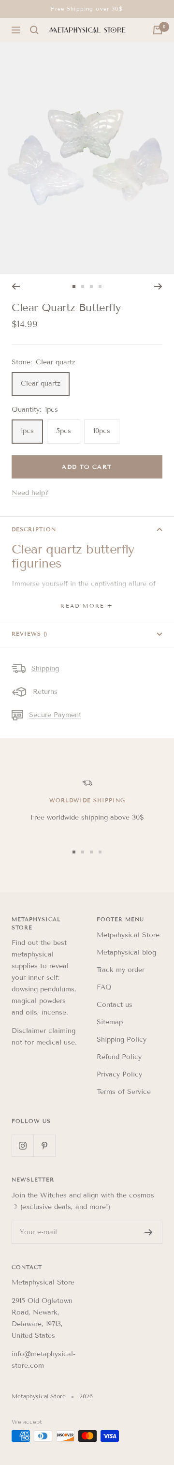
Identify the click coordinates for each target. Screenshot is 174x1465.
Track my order (121, 970)
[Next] (158, 286)
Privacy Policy (119, 1074)
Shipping (45, 668)
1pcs (27, 431)
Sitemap (110, 1022)
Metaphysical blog (126, 952)
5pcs (63, 431)
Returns (45, 692)
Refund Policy (119, 1057)
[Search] (34, 30)
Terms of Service (124, 1092)
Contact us (114, 1005)
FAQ (104, 987)
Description (34, 529)
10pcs (101, 431)
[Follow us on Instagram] (22, 1145)
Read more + (86, 605)
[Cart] (157, 30)
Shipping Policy (121, 1039)
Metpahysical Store (128, 935)
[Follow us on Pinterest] (44, 1145)
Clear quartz (40, 383)
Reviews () (29, 633)
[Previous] (16, 286)
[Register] (149, 1232)
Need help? (30, 493)
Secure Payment (55, 715)
